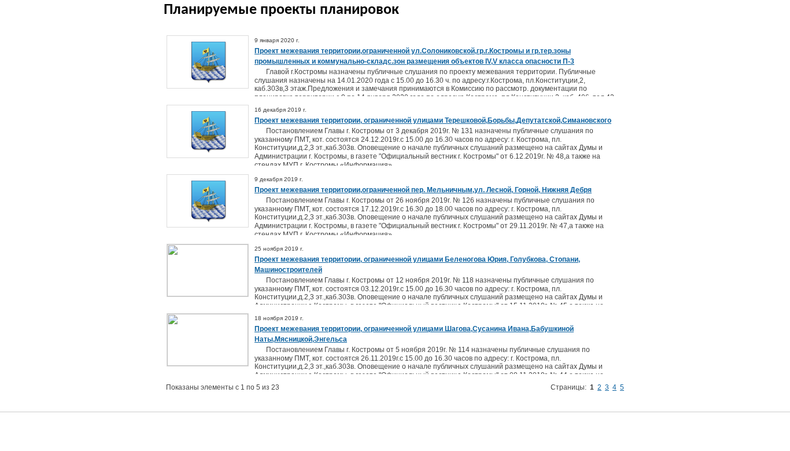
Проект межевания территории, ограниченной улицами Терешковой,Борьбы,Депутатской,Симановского (432, 120)
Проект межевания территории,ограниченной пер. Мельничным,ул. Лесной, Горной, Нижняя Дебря (423, 190)
